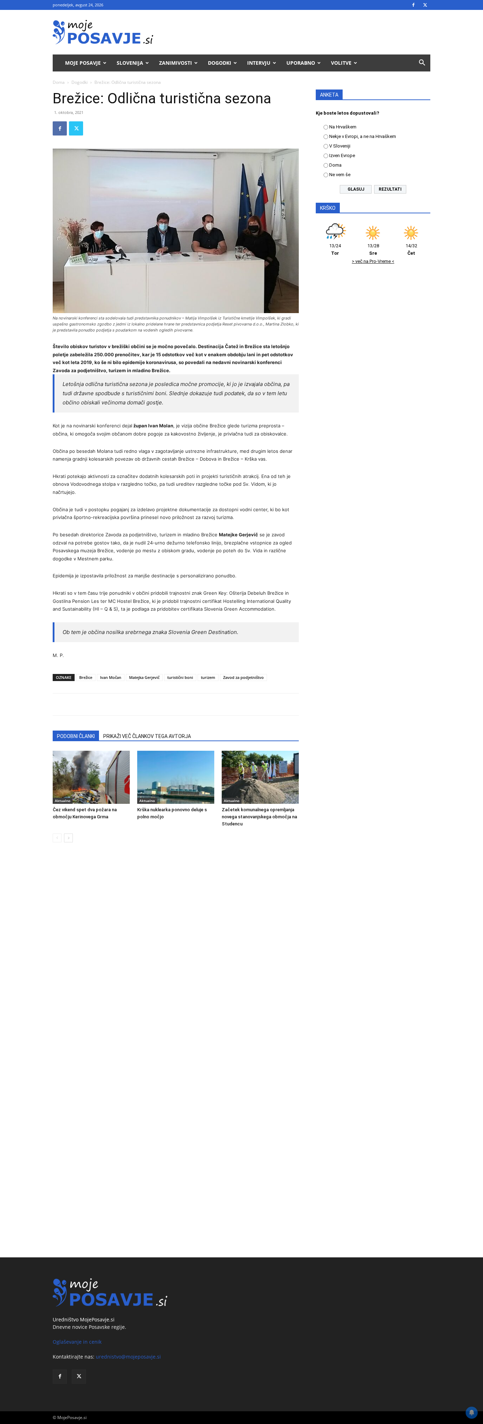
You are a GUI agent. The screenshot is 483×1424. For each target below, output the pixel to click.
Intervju (258, 62)
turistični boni (180, 677)
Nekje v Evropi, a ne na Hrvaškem (362, 136)
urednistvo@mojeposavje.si (128, 1356)
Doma (59, 82)
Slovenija (130, 62)
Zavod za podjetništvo (243, 677)
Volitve (341, 62)
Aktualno (62, 800)
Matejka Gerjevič (144, 677)
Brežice (85, 677)
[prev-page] (57, 838)
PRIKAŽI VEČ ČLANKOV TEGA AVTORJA (147, 736)
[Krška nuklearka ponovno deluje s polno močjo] (175, 777)
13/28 (373, 249)
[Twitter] (425, 5)
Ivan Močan (110, 677)
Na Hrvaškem (342, 126)
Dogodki (219, 62)
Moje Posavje (83, 62)
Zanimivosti (175, 62)
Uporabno (300, 62)
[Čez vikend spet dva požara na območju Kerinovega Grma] (91, 777)
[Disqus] (176, 955)
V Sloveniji (339, 146)
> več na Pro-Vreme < (373, 261)
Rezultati (390, 189)
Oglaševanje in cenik (77, 1341)
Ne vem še (339, 174)
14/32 (411, 249)
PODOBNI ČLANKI (76, 736)
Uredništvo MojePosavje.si (84, 1319)
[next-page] (68, 838)
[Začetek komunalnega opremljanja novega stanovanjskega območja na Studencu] (260, 777)
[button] (421, 63)
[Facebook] (413, 5)
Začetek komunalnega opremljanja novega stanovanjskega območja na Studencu (259, 816)
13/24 (335, 249)
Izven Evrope (342, 155)
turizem (208, 677)
